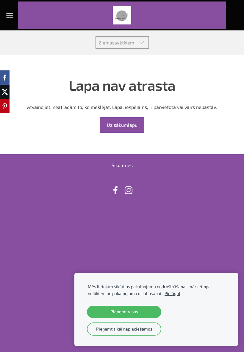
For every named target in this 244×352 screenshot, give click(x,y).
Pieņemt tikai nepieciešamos (124, 328)
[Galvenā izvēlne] (9, 15)
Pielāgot (172, 293)
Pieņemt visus (124, 311)
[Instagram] (128, 190)
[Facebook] (115, 190)
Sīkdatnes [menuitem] (122, 165)
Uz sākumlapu (122, 125)
